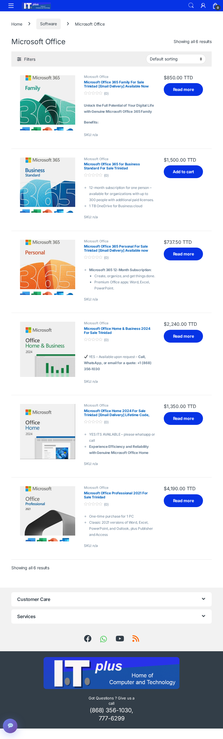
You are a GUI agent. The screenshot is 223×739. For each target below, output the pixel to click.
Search (191, 5)
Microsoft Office (96, 77)
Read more (183, 89)
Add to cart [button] (183, 171)
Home (16, 23)
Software (48, 23)
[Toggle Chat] (10, 726)
